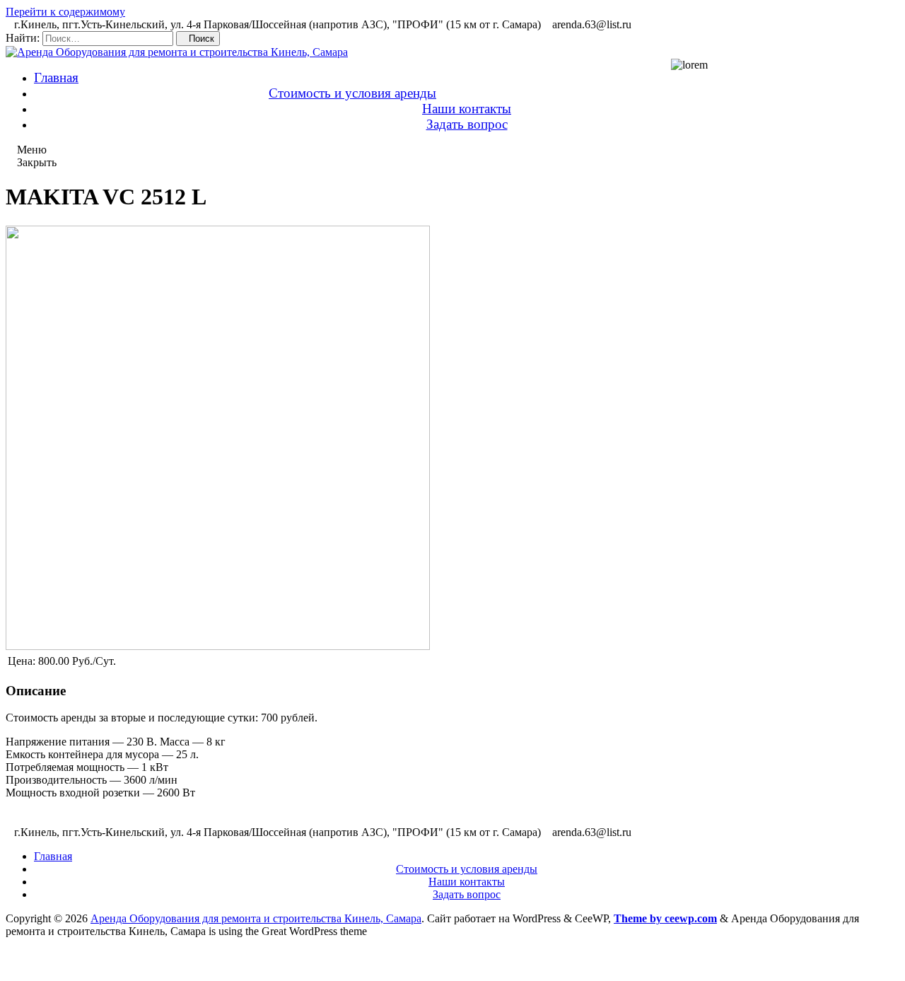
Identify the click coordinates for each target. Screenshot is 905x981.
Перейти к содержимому (65, 12)
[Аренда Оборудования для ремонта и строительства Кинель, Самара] (177, 52)
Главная (56, 77)
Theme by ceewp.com (665, 918)
